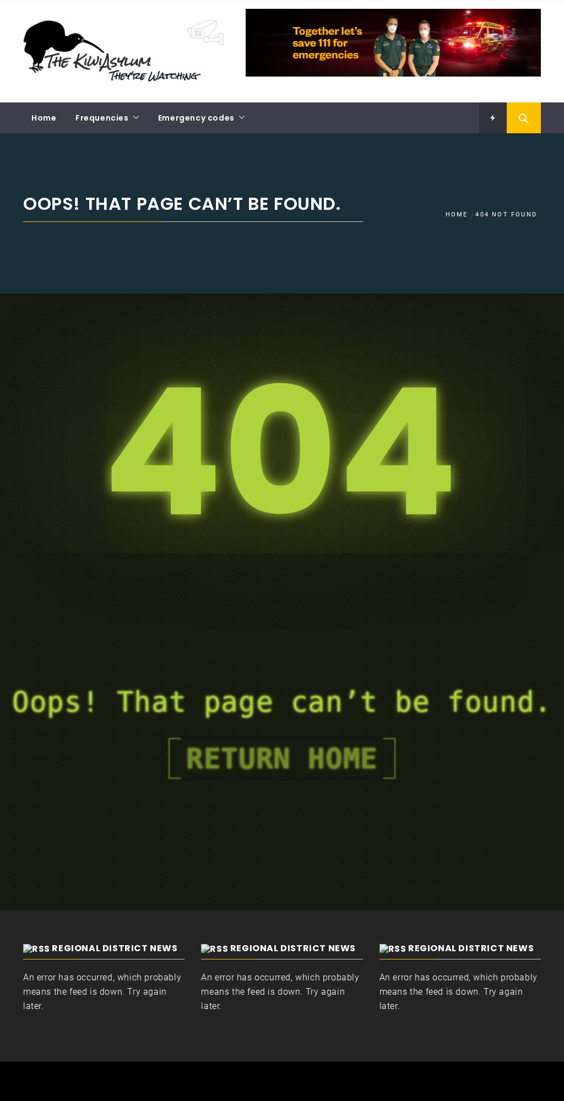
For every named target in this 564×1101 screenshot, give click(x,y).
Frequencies (102, 117)
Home (43, 117)
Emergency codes (196, 117)
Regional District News (114, 948)
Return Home (282, 758)
